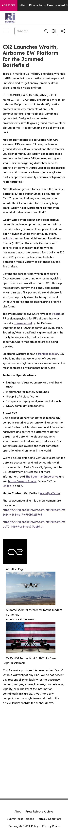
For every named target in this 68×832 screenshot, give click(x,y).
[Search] (46, 31)
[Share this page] (63, 31)
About (18, 811)
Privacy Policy (51, 826)
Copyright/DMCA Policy (23, 826)
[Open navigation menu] (6, 31)
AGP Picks (8, 5)
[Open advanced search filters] (54, 31)
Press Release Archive (39, 811)
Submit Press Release (20, 818)
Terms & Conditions (49, 818)
